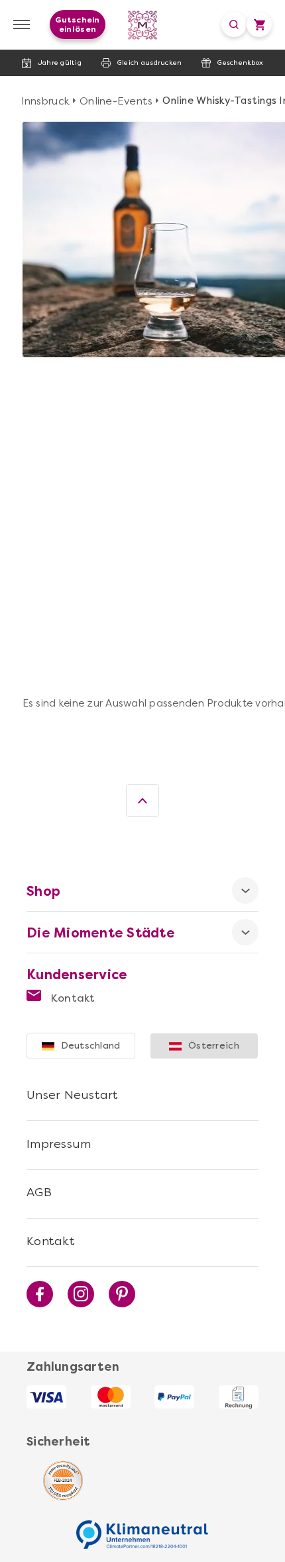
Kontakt (71, 998)
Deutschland (91, 1045)
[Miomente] (143, 25)
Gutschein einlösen (77, 24)
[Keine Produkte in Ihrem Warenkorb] (259, 24)
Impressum (59, 1144)
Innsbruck (45, 101)
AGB (39, 1192)
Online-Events (116, 101)
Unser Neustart (73, 1095)
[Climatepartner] (142, 1528)
